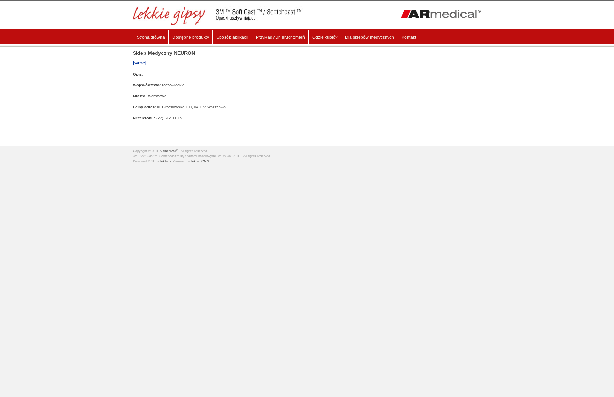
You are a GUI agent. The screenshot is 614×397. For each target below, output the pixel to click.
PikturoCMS (200, 161)
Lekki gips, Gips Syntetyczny (222, 15)
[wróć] (139, 62)
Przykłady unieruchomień (280, 37)
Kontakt (409, 37)
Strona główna (151, 37)
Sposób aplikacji (232, 37)
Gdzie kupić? (325, 37)
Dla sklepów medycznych (369, 37)
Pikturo (165, 161)
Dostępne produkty (190, 37)
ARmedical (169, 151)
